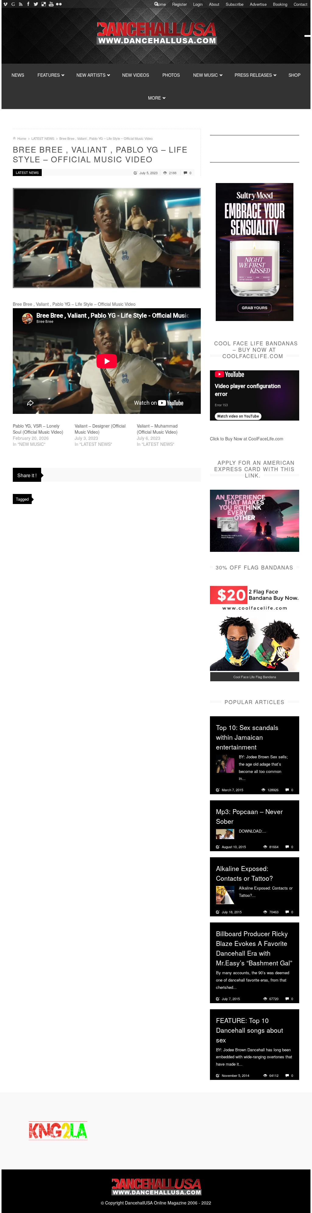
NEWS (18, 75)
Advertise (258, 4)
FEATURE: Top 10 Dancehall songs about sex (249, 1030)
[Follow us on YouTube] (51, 4)
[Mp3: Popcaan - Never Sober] (225, 833)
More (251, 778)
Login (198, 4)
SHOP (294, 75)
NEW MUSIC (205, 75)
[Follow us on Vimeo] (5, 4)
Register (179, 4)
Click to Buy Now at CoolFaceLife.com (246, 438)
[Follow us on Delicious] (43, 4)
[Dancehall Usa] (156, 32)
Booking (280, 4)
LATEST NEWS (42, 138)
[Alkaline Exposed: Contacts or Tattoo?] (225, 894)
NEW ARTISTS (90, 75)
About (214, 4)
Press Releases (253, 75)
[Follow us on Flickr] (58, 4)
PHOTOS (171, 75)
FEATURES (48, 75)
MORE (154, 98)
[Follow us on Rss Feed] (20, 4)
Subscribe (234, 4)
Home (160, 4)
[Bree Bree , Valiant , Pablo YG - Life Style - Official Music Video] (107, 238)
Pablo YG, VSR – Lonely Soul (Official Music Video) (38, 429)
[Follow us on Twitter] (36, 4)
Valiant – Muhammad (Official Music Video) (157, 429)
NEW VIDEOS (135, 75)
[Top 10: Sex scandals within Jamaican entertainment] (225, 763)
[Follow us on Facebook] (28, 4)
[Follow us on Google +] (13, 4)
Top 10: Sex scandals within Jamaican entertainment (247, 737)
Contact (300, 4)
